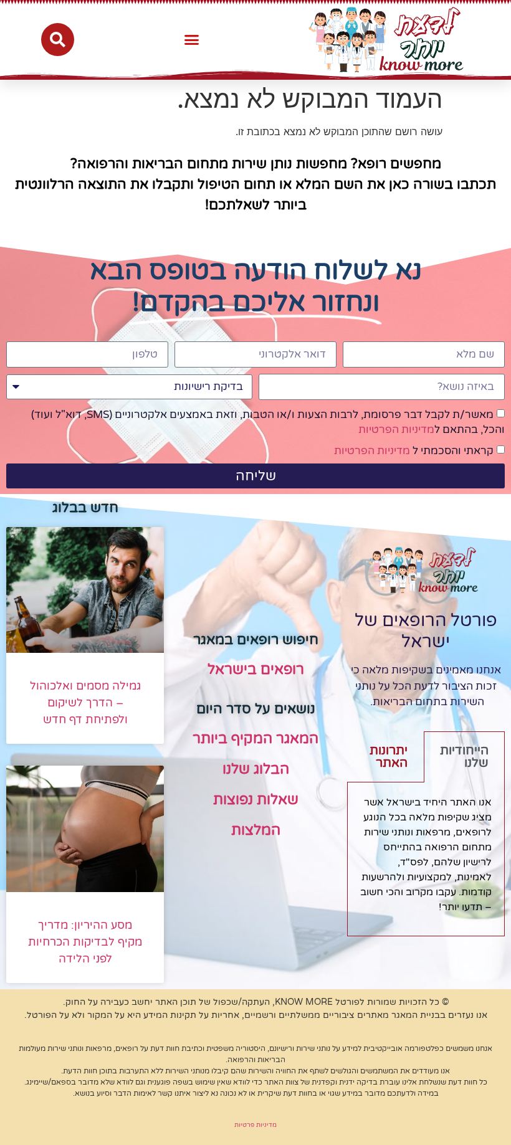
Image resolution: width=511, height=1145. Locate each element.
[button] (192, 40)
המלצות (255, 830)
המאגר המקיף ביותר (255, 739)
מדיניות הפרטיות (396, 429)
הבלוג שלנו (255, 769)
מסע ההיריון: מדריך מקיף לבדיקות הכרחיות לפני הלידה (85, 942)
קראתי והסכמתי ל (414, 450)
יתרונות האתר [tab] (389, 757)
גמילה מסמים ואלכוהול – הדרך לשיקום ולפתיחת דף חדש (85, 702)
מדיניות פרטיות (255, 1125)
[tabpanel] (426, 859)
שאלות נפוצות (255, 800)
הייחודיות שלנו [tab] (464, 757)
